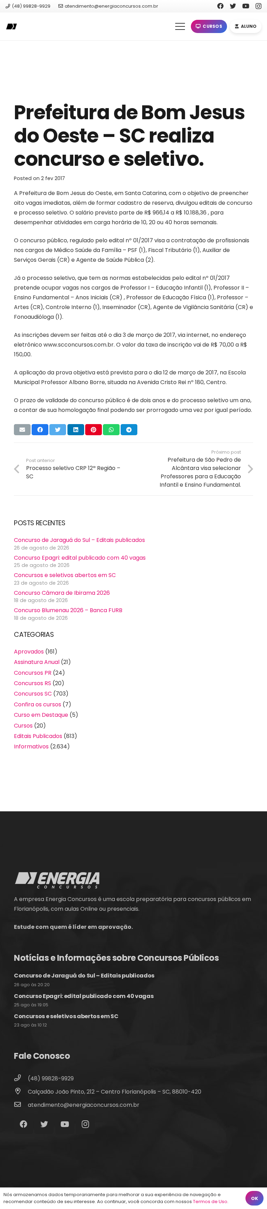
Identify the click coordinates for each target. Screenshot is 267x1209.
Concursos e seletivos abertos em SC (65, 575)
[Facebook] (220, 6)
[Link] (11, 26)
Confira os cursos (37, 704)
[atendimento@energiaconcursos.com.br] (21, 1105)
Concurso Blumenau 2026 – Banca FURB (68, 610)
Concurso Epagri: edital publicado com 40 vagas (80, 558)
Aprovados (29, 652)
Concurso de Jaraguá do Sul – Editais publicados (79, 540)
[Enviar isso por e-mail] (22, 429)
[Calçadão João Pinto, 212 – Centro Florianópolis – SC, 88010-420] (21, 1092)
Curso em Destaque (41, 715)
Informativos (31, 746)
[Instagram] (258, 6)
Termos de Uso (210, 1201)
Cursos (23, 726)
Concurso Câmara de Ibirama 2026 (62, 593)
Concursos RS (32, 683)
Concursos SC (33, 694)
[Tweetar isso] (57, 429)
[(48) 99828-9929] (21, 1079)
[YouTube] (245, 6)
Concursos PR (32, 673)
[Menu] (180, 26)
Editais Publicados (38, 736)
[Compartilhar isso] (40, 429)
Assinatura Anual (36, 662)
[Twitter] (233, 6)
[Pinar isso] (93, 429)
